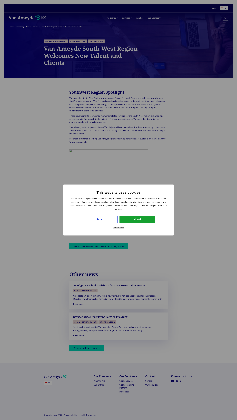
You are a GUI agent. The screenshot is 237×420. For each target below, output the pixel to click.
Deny (99, 219)
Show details (118, 227)
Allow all (137, 219)
